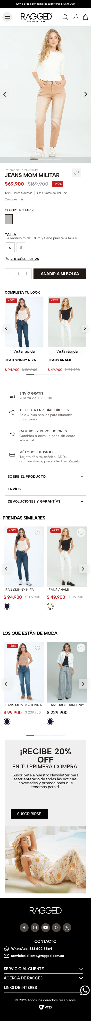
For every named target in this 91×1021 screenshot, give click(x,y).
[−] (9, 274)
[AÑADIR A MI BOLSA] (59, 273)
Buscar (65, 17)
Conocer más (14, 199)
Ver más (74, 461)
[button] (10, 247)
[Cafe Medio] (9, 219)
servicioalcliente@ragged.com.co (37, 956)
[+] (26, 274)
